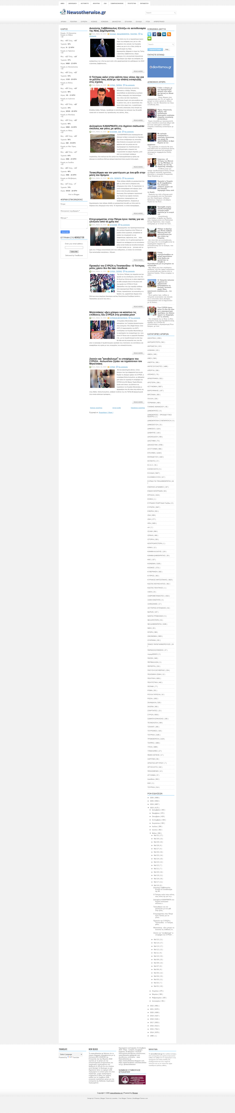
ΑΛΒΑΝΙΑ (151, 350)
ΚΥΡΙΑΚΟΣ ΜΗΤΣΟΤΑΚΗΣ (119, 318)
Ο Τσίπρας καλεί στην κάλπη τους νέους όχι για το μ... (163, 895)
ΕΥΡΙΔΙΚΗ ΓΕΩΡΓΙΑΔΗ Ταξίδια (159, 503)
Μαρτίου (155, 994)
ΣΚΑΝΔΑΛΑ (152, 703)
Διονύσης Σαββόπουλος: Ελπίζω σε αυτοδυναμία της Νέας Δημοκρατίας (117, 29)
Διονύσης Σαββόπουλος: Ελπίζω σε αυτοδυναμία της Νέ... (162, 889)
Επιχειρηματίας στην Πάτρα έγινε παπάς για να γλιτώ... (163, 915)
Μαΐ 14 (156, 943)
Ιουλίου (155, 826)
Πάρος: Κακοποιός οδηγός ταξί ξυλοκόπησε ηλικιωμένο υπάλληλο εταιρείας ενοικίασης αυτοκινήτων (166, 114)
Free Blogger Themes (125, 1098)
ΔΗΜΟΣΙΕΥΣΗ (153, 425)
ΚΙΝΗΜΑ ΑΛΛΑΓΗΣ (154, 551)
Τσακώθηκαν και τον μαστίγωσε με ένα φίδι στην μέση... (162, 908)
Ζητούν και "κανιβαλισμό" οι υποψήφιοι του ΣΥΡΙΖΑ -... (163, 934)
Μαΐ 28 (156, 845)
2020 (152, 1012)
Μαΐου (154, 833)
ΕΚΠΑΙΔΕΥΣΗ (144, 3)
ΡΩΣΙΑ (150, 698)
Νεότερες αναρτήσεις (96, 408)
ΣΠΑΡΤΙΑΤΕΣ (152, 711)
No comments (130, 85)
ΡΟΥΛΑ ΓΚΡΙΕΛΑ (154, 694)
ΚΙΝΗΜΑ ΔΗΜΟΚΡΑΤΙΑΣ (156, 555)
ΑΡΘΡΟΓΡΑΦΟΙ (159, 21)
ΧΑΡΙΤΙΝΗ (151, 759)
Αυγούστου (156, 823)
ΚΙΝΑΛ (150, 547)
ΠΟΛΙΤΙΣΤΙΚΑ (132, 3)
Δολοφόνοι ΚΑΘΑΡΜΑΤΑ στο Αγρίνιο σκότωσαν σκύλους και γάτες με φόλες (116, 127)
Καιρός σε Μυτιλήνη (68, 115)
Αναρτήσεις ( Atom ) (106, 412)
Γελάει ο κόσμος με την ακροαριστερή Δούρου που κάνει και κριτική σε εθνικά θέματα (165, 91)
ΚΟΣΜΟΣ (94, 21)
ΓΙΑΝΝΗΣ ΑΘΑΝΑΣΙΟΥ (155, 407)
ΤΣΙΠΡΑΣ (119, 85)
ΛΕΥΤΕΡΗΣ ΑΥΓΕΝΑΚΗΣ (156, 608)
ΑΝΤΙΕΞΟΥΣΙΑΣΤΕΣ (155, 366)
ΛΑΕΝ (149, 592)
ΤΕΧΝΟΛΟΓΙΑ (152, 723)
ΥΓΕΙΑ (148, 21)
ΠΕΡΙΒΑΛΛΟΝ (153, 662)
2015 (152, 1029)
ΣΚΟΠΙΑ (150, 707)
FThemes (97, 1098)
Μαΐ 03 (156, 979)
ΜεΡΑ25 (150, 612)
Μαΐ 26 (156, 852)
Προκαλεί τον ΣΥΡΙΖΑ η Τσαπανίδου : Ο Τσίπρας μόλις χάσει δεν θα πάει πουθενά (117, 266)
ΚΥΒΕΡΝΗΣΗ (152, 572)
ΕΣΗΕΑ (150, 499)
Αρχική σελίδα (116, 408)
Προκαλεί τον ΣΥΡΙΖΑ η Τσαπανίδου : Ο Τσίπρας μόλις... (163, 922)
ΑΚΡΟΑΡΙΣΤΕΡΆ (153, 342)
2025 (152, 801)
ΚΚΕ (149, 560)
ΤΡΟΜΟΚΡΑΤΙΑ (153, 739)
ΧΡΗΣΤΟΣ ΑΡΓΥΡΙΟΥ (155, 763)
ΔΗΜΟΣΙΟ (151, 429)
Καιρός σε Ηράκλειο (68, 51)
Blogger (76, 194)
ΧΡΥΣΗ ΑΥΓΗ (152, 767)
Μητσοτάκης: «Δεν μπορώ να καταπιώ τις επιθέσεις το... (163, 928)
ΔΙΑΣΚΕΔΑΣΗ (72, 3)
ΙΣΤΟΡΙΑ (150, 539)
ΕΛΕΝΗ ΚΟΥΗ (153, 469)
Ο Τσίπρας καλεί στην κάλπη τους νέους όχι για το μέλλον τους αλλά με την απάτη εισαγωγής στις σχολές (116, 79)
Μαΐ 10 (156, 956)
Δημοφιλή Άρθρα (155, 49)
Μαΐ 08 (156, 963)
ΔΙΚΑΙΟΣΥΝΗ (116, 21)
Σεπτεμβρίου (156, 820)
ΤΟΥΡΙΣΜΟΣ (152, 731)
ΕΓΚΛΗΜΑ (128, 21)
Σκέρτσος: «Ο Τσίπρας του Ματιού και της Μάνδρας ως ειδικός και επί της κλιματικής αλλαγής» (165, 162)
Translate (75, 1057)
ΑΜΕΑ (62, 3)
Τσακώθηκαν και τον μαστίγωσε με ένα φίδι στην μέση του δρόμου (117, 173)
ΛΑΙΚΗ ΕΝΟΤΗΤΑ (154, 600)
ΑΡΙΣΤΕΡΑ (151, 382)
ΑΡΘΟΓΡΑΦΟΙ (153, 378)
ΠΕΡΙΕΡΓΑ (118, 178)
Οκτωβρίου (156, 816)
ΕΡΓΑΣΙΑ (150, 495)
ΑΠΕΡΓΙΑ (151, 370)
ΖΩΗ (149, 519)
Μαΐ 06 (156, 969)
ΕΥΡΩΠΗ (84, 21)
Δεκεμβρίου (156, 810)
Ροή (166, 49)
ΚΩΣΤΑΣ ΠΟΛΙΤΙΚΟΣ (155, 588)
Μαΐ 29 (156, 842)
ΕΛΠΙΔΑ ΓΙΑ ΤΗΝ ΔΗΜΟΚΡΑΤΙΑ (159, 481)
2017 (152, 1022)
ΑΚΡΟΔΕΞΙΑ (152, 346)
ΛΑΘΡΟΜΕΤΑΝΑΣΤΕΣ (155, 596)
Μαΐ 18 (156, 879)
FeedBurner (79, 255)
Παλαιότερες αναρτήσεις (138, 408)
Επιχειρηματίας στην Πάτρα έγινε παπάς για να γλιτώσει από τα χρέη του (116, 220)
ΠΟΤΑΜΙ (150, 686)
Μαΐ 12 (156, 949)
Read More (138, 71)
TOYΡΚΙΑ (151, 787)
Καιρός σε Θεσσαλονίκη (69, 67)
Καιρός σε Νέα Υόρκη (68, 146)
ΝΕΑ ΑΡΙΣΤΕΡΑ (153, 620)
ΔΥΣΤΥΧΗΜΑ (152, 449)
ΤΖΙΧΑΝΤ (151, 727)
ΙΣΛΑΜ (150, 531)
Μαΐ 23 (156, 862)
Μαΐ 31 (156, 835)
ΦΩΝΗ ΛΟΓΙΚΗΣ (153, 755)
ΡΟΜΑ (150, 690)
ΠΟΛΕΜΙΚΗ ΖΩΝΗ (154, 674)
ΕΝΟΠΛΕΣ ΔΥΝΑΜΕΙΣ (155, 487)
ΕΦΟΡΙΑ (150, 511)
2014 (152, 1032)
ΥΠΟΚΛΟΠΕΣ (152, 751)
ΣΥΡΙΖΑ (112, 85)
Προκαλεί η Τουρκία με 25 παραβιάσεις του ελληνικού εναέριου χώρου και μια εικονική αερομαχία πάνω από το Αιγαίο (160, 186)
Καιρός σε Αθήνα (67, 35)
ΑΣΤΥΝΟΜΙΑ (152, 386)
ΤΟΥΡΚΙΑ (151, 735)
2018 (152, 1019)
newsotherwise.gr (116, 1093)
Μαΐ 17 (156, 882)
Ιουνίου (155, 830)
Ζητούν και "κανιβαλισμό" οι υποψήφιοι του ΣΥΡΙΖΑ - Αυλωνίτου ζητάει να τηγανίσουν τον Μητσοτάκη (115, 361)
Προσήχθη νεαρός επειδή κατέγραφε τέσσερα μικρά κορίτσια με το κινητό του (166, 210)
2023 (152, 808)
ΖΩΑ (105, 3)
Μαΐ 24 (156, 859)
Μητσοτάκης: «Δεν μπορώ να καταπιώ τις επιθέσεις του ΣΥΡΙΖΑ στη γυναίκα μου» (112, 313)
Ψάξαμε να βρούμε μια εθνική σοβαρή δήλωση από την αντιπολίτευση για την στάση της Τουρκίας (165, 233)
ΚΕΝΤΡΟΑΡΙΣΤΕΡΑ (154, 543)
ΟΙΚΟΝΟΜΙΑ (152, 636)
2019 (152, 1016)
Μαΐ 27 (156, 849)
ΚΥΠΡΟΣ (151, 576)
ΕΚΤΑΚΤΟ (151, 461)
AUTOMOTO (85, 3)
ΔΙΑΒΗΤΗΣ (151, 433)
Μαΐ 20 (156, 872)
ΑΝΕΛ (149, 358)
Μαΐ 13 (156, 946)
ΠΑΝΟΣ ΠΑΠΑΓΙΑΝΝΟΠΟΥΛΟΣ (159, 644)
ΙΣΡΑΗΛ (150, 535)
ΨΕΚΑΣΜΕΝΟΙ (153, 771)
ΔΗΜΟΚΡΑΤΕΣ (153, 411)
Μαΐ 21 (156, 869)
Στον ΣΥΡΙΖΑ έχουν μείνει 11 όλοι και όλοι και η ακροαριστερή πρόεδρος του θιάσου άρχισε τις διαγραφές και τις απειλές (166, 312)
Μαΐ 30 (156, 839)
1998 (152, 1036)
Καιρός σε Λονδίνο (67, 162)
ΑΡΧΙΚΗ (63, 21)
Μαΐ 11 (156, 953)
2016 (152, 1026)
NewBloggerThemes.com (140, 1098)
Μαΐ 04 (156, 976)
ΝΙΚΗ (149, 628)
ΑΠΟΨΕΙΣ (151, 374)
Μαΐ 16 (156, 885)
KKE (149, 783)
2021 (152, 1009)
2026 (152, 798)
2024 (152, 804)
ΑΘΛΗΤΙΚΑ (96, 3)
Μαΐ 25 (156, 855)
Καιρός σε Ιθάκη (66, 130)
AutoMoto (151, 779)
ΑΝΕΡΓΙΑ (151, 362)
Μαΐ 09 (156, 959)
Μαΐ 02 (156, 983)
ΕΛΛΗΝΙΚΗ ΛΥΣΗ (154, 477)
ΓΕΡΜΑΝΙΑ (151, 403)
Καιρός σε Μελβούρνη (68, 178)
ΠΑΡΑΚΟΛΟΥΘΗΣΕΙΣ (155, 650)
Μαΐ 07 (156, 966)
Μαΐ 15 (156, 939)
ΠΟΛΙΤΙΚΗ (73, 21)
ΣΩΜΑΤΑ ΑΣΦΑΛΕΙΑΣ (117, 3)
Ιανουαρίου (156, 1001)
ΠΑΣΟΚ (150, 658)
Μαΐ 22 (156, 865)
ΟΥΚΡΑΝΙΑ (151, 640)
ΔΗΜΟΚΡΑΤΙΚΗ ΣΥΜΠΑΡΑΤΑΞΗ (159, 421)
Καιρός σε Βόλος (67, 83)
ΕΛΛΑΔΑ (139, 21)
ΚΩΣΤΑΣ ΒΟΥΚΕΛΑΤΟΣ (156, 584)
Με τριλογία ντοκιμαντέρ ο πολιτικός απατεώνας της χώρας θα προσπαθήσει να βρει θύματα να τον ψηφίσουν (160, 139)
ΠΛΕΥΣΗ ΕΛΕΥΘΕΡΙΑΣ (156, 670)
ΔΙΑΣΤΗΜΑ (151, 441)
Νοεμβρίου (156, 813)
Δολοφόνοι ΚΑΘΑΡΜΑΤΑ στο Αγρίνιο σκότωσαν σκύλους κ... (163, 901)
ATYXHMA (151, 775)
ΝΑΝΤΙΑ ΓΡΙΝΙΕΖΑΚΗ (155, 616)
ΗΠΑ (111, 178)
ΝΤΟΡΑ (150, 632)
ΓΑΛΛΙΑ (150, 399)
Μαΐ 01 (156, 986)
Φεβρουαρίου (157, 998)
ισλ (148, 527)
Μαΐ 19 (156, 875)
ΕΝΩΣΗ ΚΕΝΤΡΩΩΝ (155, 491)
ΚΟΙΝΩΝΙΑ (104, 21)
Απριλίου (155, 991)
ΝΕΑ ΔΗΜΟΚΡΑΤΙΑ (123, 34)
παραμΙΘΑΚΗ (152, 654)
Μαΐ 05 (156, 973)
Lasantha (115, 1098)
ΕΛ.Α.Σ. (150, 465)
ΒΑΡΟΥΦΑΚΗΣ (153, 391)
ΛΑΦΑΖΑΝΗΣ (152, 604)
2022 (152, 1006)
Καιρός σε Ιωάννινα (68, 99)
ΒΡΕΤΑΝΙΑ (151, 395)
